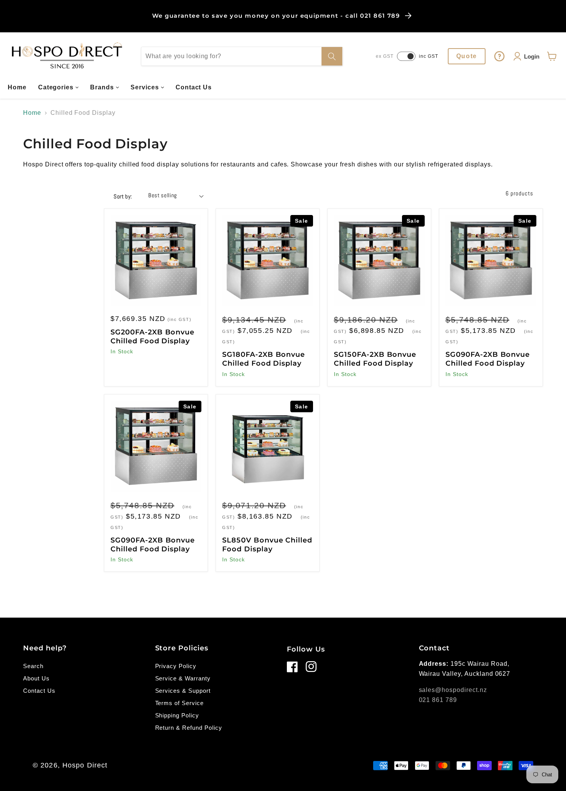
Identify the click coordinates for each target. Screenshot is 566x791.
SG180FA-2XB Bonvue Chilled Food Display (263, 359)
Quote (466, 56)
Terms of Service (179, 703)
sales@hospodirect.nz (453, 690)
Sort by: (123, 196)
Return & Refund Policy (188, 727)
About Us (36, 678)
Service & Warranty (183, 678)
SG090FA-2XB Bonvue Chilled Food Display (487, 359)
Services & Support (183, 690)
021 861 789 (438, 700)
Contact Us (39, 690)
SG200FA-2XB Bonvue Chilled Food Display (152, 336)
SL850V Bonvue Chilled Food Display (267, 544)
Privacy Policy (175, 666)
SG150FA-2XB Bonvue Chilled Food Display (375, 359)
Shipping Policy (177, 715)
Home (32, 112)
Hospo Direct (84, 765)
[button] (58, 87)
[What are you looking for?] (332, 56)
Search (33, 666)
